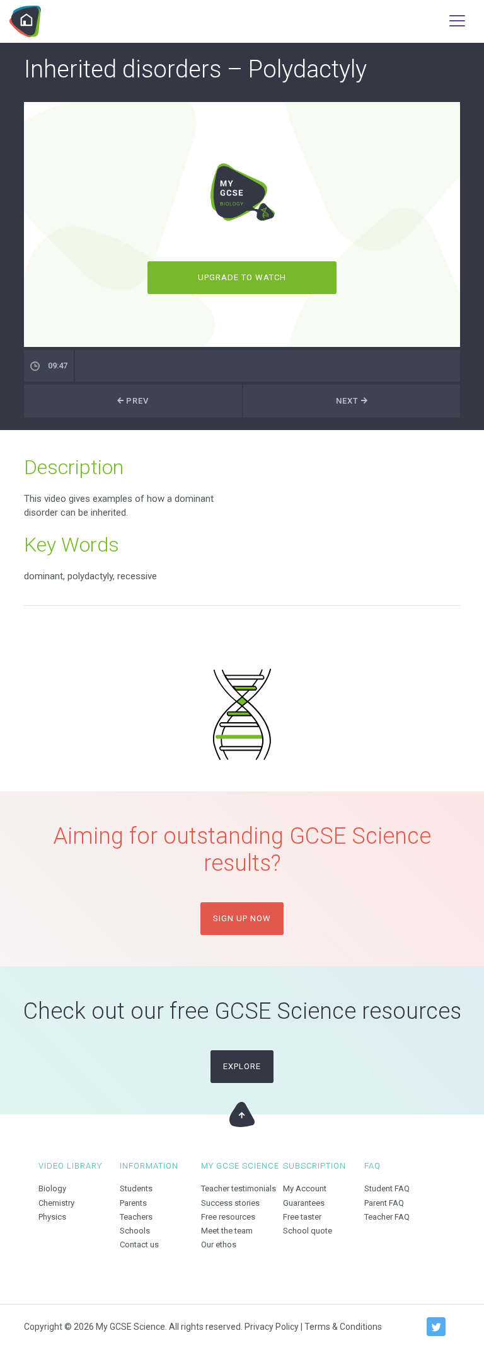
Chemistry (56, 1203)
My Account (304, 1188)
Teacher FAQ (387, 1217)
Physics (52, 1217)
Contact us (139, 1244)
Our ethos (218, 1244)
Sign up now (242, 918)
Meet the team (227, 1230)
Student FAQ (387, 1188)
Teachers (136, 1217)
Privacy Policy (272, 1327)
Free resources (228, 1217)
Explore (242, 1066)
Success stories (230, 1203)
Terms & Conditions (343, 1327)
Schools (135, 1230)
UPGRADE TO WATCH (242, 277)
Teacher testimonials (238, 1188)
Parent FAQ (384, 1203)
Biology (52, 1188)
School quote (307, 1230)
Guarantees (304, 1203)
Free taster (302, 1217)
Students (136, 1188)
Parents (133, 1203)
